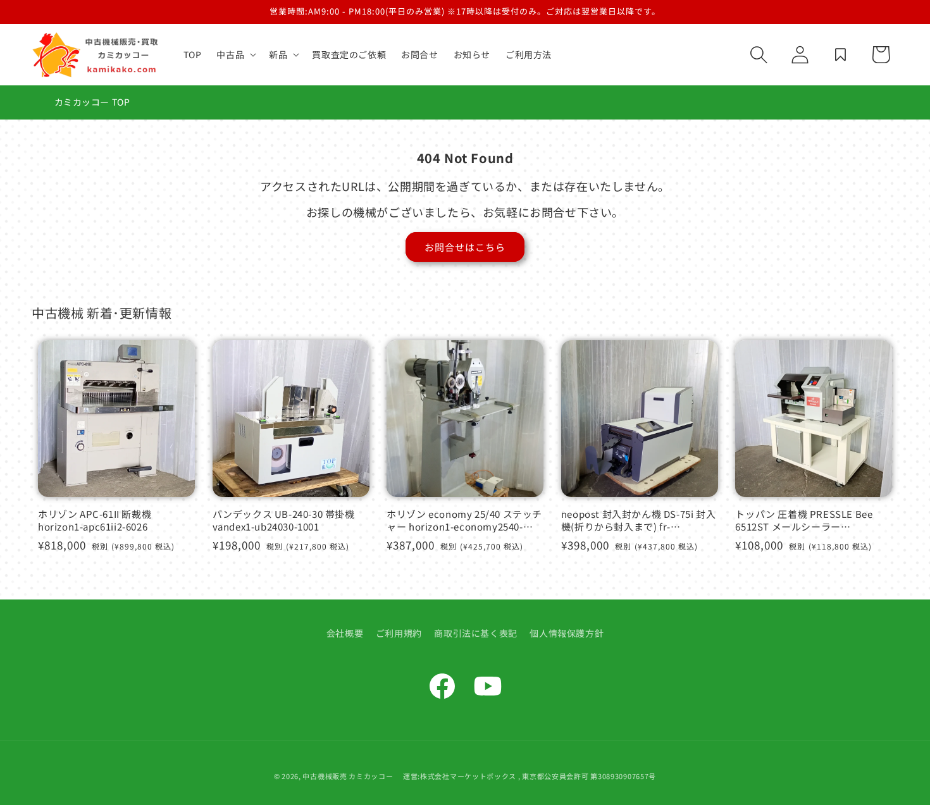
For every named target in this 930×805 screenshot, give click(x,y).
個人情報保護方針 (567, 633)
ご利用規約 (399, 633)
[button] (235, 54)
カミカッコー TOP (92, 101)
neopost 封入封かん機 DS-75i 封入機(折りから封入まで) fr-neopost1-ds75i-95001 (638, 520)
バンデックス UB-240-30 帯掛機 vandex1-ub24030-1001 (284, 520)
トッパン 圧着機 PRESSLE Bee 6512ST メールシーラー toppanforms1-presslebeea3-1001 (803, 520)
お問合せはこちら (465, 247)
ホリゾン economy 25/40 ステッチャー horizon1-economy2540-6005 (464, 520)
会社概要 (344, 633)
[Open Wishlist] (840, 54)
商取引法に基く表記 (475, 633)
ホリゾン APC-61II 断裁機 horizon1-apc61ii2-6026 (94, 520)
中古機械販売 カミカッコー (347, 776)
